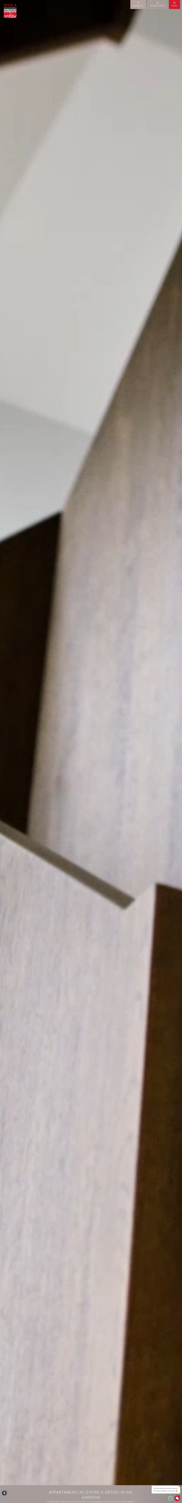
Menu (174, 6)
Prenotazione (157, 6)
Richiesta (138, 6)
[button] (166, 1490)
